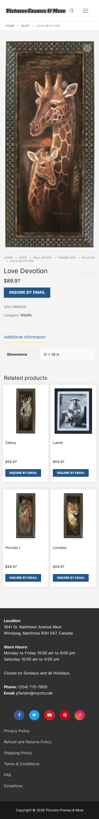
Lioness (60, 547)
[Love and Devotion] (84, 273)
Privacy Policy (17, 730)
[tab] (24, 337)
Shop (25, 25)
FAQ (7, 774)
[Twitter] (34, 715)
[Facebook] (19, 715)
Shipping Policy (18, 752)
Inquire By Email (27, 292)
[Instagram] (80, 715)
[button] (87, 48)
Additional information (24, 337)
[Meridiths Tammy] (93, 273)
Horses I (12, 547)
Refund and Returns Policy (28, 741)
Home (10, 25)
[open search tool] (72, 11)
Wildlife (26, 315)
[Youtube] (49, 715)
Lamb (58, 442)
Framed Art (66, 257)
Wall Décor (42, 257)
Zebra (10, 442)
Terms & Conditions (21, 763)
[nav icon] (85, 11)
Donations (13, 785)
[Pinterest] (65, 715)
